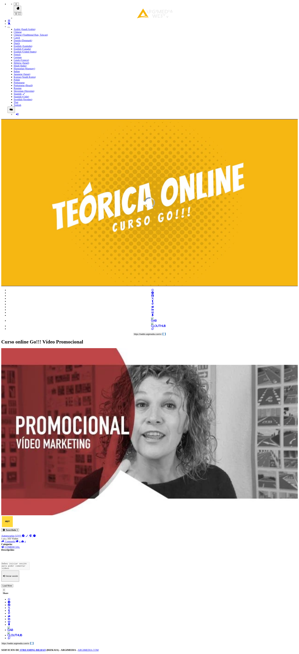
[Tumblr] (152, 301)
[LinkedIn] (152, 309)
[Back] (16, 4)
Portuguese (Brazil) (23, 85)
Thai (16, 102)
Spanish (18, 94)
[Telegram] (152, 292)
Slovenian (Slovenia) (24, 91)
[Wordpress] (152, 312)
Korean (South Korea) (25, 77)
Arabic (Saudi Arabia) (24, 29)
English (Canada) (22, 49)
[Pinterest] (152, 304)
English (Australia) (23, 46)
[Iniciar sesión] (17, 114)
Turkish (17, 105)
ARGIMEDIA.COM (88, 650)
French (17, 54)
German (18, 57)
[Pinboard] (152, 315)
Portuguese (19, 82)
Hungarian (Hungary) (24, 68)
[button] (10, 530)
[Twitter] (152, 298)
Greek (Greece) (21, 60)
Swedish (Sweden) (23, 99)
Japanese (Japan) (22, 74)
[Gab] (152, 320)
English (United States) (25, 51)
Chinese (18, 32)
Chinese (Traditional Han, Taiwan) (31, 35)
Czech (17, 37)
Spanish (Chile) (21, 96)
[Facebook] (152, 295)
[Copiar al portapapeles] (152, 328)
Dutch (17, 43)
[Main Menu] (17, 9)
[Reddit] (152, 307)
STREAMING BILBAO (32, 650)
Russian (17, 88)
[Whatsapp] (152, 290)
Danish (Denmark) (23, 40)
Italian (17, 71)
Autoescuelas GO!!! (11, 535)
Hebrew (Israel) (21, 63)
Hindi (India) (20, 65)
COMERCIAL (12, 547)
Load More (7, 586)
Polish (17, 79)
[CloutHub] (152, 326)
